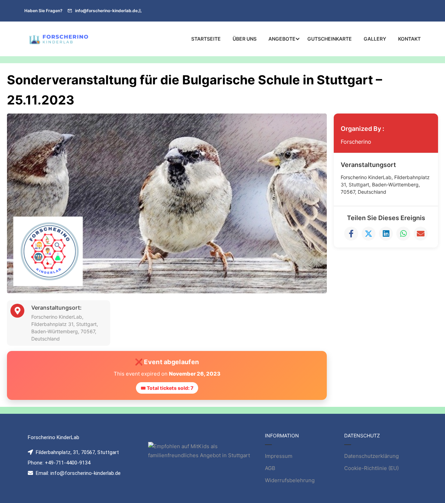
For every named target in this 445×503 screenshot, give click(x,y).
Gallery (375, 39)
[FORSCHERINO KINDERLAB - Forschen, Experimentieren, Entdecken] (59, 39)
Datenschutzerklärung (371, 456)
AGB (270, 468)
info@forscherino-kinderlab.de (106, 10)
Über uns (245, 39)
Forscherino (356, 141)
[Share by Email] (421, 234)
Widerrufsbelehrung (290, 480)
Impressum (278, 456)
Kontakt (409, 39)
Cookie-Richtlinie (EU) (371, 468)
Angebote (282, 39)
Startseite (206, 39)
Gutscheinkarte (329, 39)
